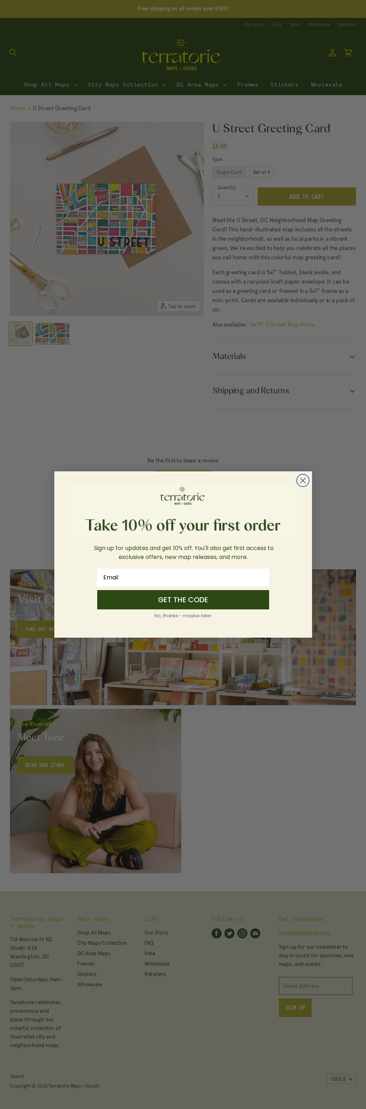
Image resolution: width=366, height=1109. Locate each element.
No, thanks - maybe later (183, 615)
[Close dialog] (303, 480)
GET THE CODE (183, 600)
